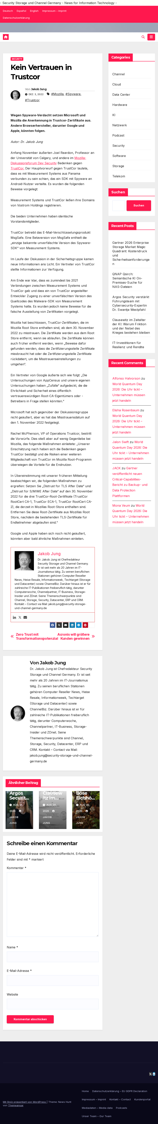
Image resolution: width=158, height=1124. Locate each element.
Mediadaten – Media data (97, 1107)
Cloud (116, 84)
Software (119, 156)
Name (12, 947)
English (34, 10)
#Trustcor (32, 100)
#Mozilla (57, 94)
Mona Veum (121, 505)
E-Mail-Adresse (19, 971)
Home (85, 1091)
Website (12, 994)
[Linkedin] (14, 617)
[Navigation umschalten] (151, 37)
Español (21, 10)
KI (113, 115)
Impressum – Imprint (54, 10)
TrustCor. (17, 168)
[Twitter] (20, 617)
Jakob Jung (38, 89)
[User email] (25, 617)
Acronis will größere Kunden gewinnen (73, 636)
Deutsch (8, 10)
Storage (118, 166)
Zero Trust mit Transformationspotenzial (34, 636)
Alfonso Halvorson (126, 378)
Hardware (119, 105)
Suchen (118, 192)
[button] (143, 37)
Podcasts (121, 1107)
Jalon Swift (120, 442)
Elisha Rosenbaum (125, 410)
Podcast (118, 135)
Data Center (121, 94)
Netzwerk (119, 125)
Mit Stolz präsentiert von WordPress (25, 1101)
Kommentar (16, 868)
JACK (116, 468)
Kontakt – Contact (120, 1099)
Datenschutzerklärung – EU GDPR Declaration (119, 1091)
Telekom (118, 176)
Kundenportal (142, 1099)
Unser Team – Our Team (96, 1116)
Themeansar (16, 1105)
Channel (118, 74)
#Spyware (73, 94)
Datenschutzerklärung (16, 17)
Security (17, 59)
